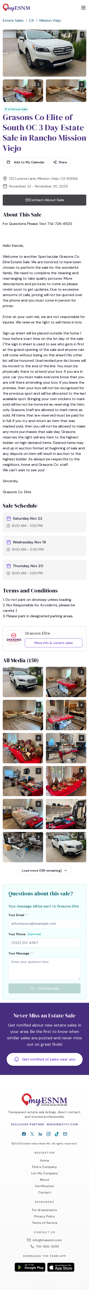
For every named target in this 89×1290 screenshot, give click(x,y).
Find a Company (44, 1167)
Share (63, 162)
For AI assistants (44, 1210)
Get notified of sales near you (48, 1059)
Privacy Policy (44, 1216)
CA (31, 20)
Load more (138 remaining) (42, 870)
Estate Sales (13, 20)
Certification (44, 1186)
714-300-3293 (47, 1246)
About (44, 1180)
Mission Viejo (50, 20)
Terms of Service (44, 1223)
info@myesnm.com (47, 1240)
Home (44, 1160)
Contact (44, 1192)
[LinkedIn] (40, 1134)
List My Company (44, 1173)
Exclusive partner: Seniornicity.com (44, 1124)
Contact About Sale (46, 200)
